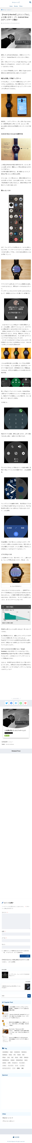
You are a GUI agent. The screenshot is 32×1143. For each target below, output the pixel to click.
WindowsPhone (19, 1060)
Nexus (16, 1057)
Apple (11, 1052)
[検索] (29, 996)
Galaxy (10, 1054)
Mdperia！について (8, 1118)
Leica (8, 1057)
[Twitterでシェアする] (7, 703)
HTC (15, 1054)
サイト (3, 944)
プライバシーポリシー (8, 1121)
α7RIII (9, 1062)
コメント (5, 912)
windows (12, 1060)
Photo (20, 6)
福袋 (22, 1068)
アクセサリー (14, 1062)
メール (4, 938)
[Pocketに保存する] (25, 703)
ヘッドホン (22, 1065)
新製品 (18, 1068)
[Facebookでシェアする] (11, 703)
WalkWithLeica (6, 1060)
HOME (16, 1137)
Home (11, 6)
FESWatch (5, 1054)
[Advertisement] (16, 682)
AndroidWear (10, 744)
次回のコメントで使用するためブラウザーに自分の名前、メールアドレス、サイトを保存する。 (16, 951)
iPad (23, 1054)
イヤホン (4, 1065)
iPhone (4, 1057)
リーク (14, 1068)
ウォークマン (10, 1065)
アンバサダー (22, 1062)
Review (16, 6)
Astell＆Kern (17, 1052)
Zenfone (4, 1062)
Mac (12, 1057)
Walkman (26, 1057)
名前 (4, 931)
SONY (21, 1057)
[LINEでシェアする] (21, 703)
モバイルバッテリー (7, 1068)
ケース (16, 1065)
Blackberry (24, 1052)
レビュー (11, 742)
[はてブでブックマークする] (16, 703)
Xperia (26, 1060)
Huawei (19, 1054)
